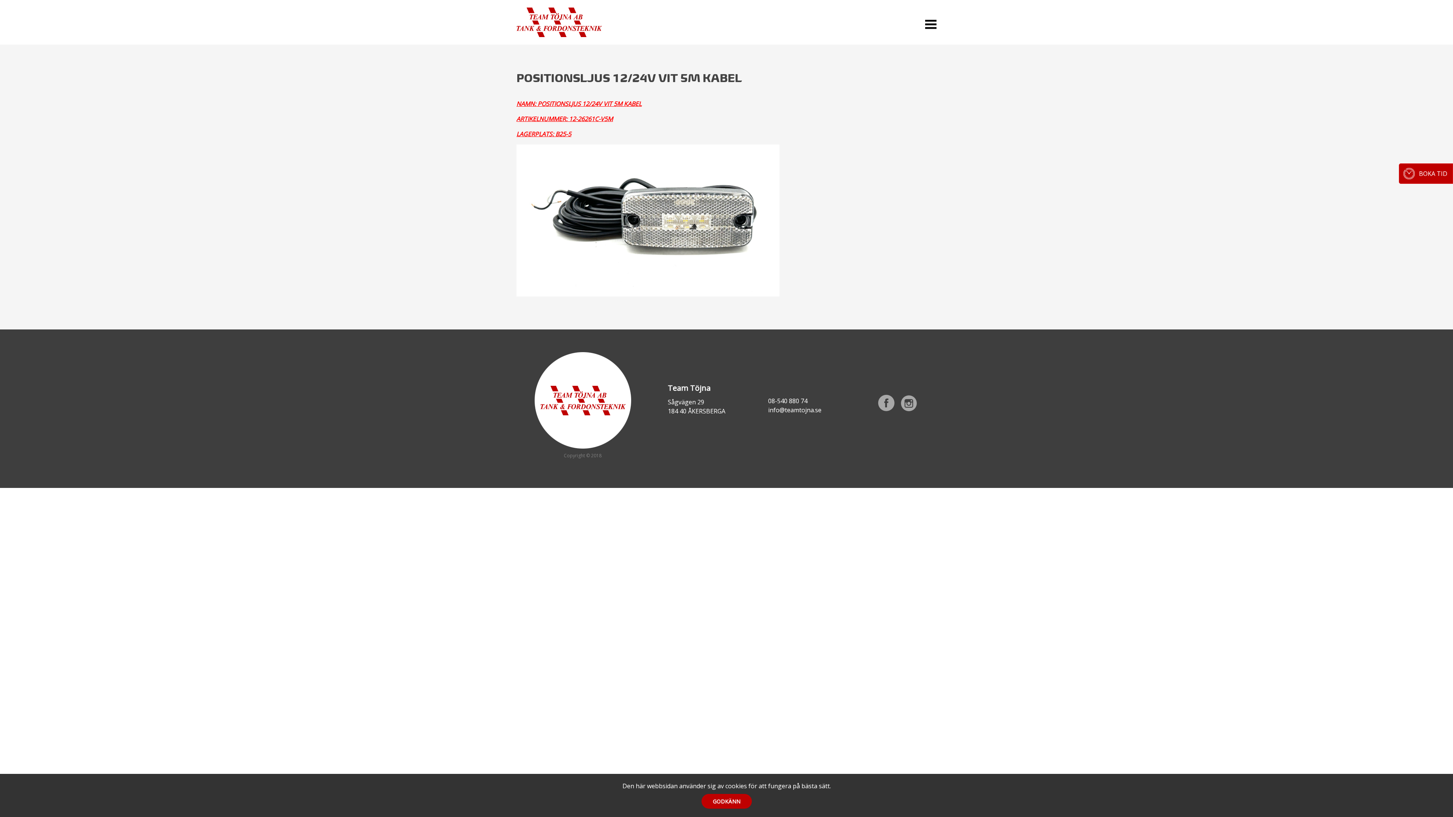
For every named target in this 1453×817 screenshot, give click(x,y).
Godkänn (727, 801)
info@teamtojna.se (794, 410)
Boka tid (1433, 173)
